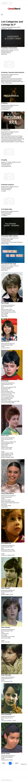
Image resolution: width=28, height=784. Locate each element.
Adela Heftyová (5, 78)
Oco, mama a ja (5, 681)
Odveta (3, 313)
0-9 (2, 27)
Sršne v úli (3, 642)
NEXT (16, 763)
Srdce (2, 444)
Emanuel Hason (5, 109)
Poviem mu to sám (5, 395)
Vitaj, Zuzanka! (4, 309)
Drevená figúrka (5, 398)
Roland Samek (10, 136)
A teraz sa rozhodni (6, 402)
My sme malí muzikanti (7, 387)
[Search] (11, 3)
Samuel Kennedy (13, 78)
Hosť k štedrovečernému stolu (8, 401)
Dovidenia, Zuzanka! (6, 310)
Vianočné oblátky (5, 443)
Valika (2, 316)
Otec (2, 315)
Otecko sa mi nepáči (6, 555)
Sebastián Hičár (16, 81)
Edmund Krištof (5, 242)
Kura (2, 635)
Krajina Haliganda (5, 454)
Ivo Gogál (3, 191)
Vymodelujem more (6, 636)
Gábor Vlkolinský (5, 391)
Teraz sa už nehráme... (6, 720)
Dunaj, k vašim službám (7, 502)
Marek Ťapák (4, 270)
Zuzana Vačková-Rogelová (15, 242)
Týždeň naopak (5, 447)
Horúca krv (3, 348)
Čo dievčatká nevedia (6, 551)
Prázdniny (3, 760)
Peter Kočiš (4, 136)
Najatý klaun (4, 399)
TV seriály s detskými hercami (13, 162)
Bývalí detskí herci (10, 305)
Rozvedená (4, 388)
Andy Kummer (8, 81)
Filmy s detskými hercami (12, 50)
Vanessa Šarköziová (6, 166)
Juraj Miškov (4, 215)
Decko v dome (4, 449)
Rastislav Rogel (5, 243)
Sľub (2, 504)
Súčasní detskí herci (11, 495)
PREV (3, 763)
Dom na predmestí (5, 397)
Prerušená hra (4, 394)
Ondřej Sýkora (8, 83)
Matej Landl (4, 54)
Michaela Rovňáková (12, 80)
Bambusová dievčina (6, 392)
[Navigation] (2, 15)
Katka (2, 446)
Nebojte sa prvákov (5, 549)
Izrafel (2, 390)
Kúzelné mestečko (5, 457)
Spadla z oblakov (5, 453)
